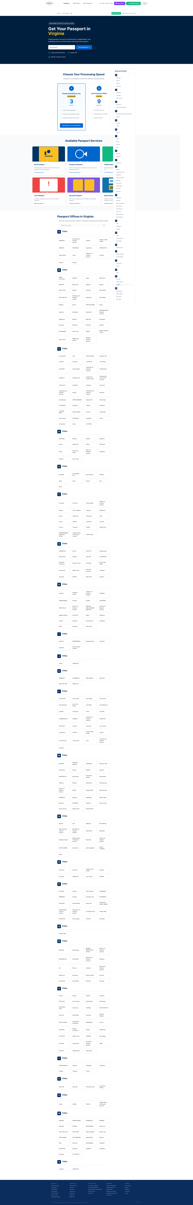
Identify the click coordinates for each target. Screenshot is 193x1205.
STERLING (88, 1036)
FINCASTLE (75, 516)
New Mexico (119, 208)
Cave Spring (103, 361)
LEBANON (74, 718)
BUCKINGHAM (62, 331)
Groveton (101, 576)
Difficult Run (75, 444)
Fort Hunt (102, 521)
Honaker (61, 620)
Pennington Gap (90, 896)
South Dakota (119, 256)
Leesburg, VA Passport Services (89, 718)
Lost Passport (54, 1191)
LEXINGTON (102, 718)
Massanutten (102, 776)
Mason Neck (75, 776)
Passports (66, 3)
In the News (127, 1191)
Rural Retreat (75, 981)
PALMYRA (61, 891)
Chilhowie (102, 392)
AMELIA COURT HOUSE (103, 240)
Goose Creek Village (102, 563)
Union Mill (74, 1086)
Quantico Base (62, 933)
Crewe (101, 418)
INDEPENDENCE (76, 641)
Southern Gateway (101, 1015)
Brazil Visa (72, 1195)
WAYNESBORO (89, 1126)
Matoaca (74, 783)
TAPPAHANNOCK (63, 1065)
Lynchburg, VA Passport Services (103, 740)
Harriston (74, 600)
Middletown (89, 797)
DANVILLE (101, 438)
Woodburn (102, 1143)
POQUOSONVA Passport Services (63, 911)
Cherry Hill (102, 385)
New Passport (54, 1187)
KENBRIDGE (62, 678)
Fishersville (89, 516)
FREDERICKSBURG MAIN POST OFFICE (63, 534)
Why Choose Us (87, 3)
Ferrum (60, 516)
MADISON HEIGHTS (75, 763)
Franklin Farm (103, 527)
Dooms (87, 444)
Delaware (118, 104)
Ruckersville (62, 981)
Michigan (118, 180)
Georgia (118, 123)
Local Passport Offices (93, 1185)
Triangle (61, 1071)
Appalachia (89, 248)
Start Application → (84, 47)
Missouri (118, 188)
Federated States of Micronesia (124, 113)
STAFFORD (61, 1029)
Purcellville (102, 918)
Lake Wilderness (103, 705)
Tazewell (74, 1065)
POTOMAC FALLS (90, 911)
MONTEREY (75, 803)
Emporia (88, 481)
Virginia (118, 284)
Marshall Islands (120, 172)
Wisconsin (118, 296)
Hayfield (88, 600)
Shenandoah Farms (62, 1007)
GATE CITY (88, 551)
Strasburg (61, 1043)
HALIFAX (61, 593)
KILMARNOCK (75, 678)
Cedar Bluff (62, 369)
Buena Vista (75, 331)
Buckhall (101, 325)
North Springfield (90, 848)
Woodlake (74, 1148)
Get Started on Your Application (71, 125)
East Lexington (89, 474)
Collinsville (102, 405)
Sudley (101, 1043)
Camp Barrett (62, 356)
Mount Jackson (63, 808)
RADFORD (61, 950)
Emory (74, 481)
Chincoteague (62, 399)
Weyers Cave (102, 1131)
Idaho (117, 138)
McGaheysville (103, 783)
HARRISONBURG (63, 600)
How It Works (128, 1185)
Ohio (117, 223)
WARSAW (101, 1120)
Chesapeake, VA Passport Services (63, 392)
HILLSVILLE (75, 615)
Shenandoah (102, 1001)
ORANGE (101, 876)
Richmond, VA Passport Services (89, 959)
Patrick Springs (90, 891)
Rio (59, 968)
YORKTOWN (75, 1169)
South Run (88, 1015)
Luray (87, 740)
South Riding (75, 1015)
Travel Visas (76, 3)
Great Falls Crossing (88, 570)
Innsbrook (61, 647)
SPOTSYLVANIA (63, 1022)
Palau (117, 235)
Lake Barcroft (62, 698)
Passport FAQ (109, 1189)
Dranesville (102, 444)
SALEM (61, 995)
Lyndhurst (61, 748)
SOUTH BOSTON (103, 1007)
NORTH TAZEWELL (102, 847)
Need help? (121, 3)
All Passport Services (55, 1196)
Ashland (74, 262)
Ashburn (61, 262)
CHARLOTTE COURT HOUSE (90, 377)
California (118, 92)
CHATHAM (75, 385)
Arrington (101, 255)
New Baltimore (103, 823)
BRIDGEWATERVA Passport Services (103, 312)
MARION (88, 770)
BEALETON (102, 278)
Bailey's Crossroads (62, 278)
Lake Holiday (89, 698)
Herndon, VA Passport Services (102, 608)
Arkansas (118, 86)
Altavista (88, 240)
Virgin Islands (119, 281)
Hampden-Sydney (75, 593)
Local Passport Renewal (93, 1187)
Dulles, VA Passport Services (88, 451)
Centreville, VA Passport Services (89, 369)
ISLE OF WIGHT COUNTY (76, 647)
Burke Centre (62, 339)
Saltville (74, 995)
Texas (117, 266)
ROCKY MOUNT (90, 975)
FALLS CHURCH (77, 510)
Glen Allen (88, 556)
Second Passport (55, 1193)
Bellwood (88, 284)
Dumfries (61, 459)
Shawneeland (89, 1001)
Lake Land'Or (102, 698)
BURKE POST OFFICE (75, 339)
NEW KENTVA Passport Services (75, 830)
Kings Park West (63, 683)
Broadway (61, 325)
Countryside (103, 412)
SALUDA (88, 995)
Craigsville (88, 418)
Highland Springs (63, 615)
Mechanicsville (103, 790)
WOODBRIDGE (89, 1143)
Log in (144, 3)
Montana (118, 191)
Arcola (74, 255)
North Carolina (119, 214)
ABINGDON (62, 240)
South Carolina (119, 254)
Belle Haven (75, 284)
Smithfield (88, 1007)
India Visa (72, 1189)
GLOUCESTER (102, 556)
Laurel (87, 711)
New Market (89, 830)
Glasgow (74, 556)
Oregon (118, 229)
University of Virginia (102, 1086)
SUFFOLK (61, 1050)
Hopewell (74, 620)
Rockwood (75, 975)
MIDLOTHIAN (102, 797)
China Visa (72, 1187)
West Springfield (90, 1131)
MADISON (61, 763)
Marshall (101, 770)
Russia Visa (72, 1196)
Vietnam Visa (72, 1191)
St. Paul (101, 1022)
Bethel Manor (102, 290)
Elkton (60, 481)
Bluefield (61, 304)
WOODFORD (62, 1148)
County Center (62, 418)
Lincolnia (74, 726)
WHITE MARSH (62, 1137)
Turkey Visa (72, 1193)
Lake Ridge (89, 705)
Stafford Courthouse (75, 1029)
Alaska (118, 80)
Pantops (74, 891)
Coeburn (88, 405)
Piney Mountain (76, 903)
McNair (74, 790)
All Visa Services (73, 1185)
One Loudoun (89, 876)
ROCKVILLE (62, 975)
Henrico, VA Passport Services (75, 608)
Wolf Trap (74, 1143)
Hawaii (118, 132)
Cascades (74, 361)
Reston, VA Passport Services (102, 950)
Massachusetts (120, 177)
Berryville (88, 290)
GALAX (74, 551)
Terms (140, 1202)
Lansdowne (75, 711)
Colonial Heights (76, 412)
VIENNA (74, 1104)
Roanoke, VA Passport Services (102, 968)
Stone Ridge (102, 1036)
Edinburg (101, 474)
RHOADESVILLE (63, 959)
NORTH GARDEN (63, 848)
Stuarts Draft (75, 1043)
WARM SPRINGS (76, 1120)
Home (58, 13)
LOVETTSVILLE (63, 740)
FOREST (75, 521)
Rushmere (88, 981)
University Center (90, 1086)
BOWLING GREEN (90, 304)
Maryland (118, 174)
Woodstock (102, 1148)
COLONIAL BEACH (61, 411)
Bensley (74, 290)
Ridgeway (101, 959)
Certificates (90, 1193)
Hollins (87, 615)
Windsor (101, 1137)
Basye (87, 278)
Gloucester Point (76, 563)
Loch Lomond (102, 726)
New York (118, 211)
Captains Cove (103, 356)
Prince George (75, 918)
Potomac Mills (102, 911)
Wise (60, 1143)
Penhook (74, 896)
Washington (119, 291)
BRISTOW (88, 319)
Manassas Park (103, 763)
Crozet (74, 424)
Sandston (101, 995)
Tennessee (119, 263)
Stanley (88, 1029)
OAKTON (101, 870)
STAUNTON (62, 1036)
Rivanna (74, 968)
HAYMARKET (102, 600)
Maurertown (89, 783)
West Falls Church (63, 1131)
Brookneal (74, 325)
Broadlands (102, 319)
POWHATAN (62, 918)
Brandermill (88, 312)
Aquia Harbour (62, 255)
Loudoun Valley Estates (89, 732)
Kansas (118, 153)
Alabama (118, 77)
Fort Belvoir (89, 521)
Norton (60, 854)
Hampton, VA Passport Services (89, 593)
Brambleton (75, 312)
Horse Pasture (89, 620)
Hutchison (74, 626)
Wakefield (61, 1120)
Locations (127, 1189)
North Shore (75, 848)
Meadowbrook (89, 790)
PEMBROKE (62, 896)
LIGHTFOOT (62, 726)
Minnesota (118, 183)
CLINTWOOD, (62, 405)
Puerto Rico (119, 241)
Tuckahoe (74, 1071)
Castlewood (89, 361)
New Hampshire (120, 203)
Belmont (101, 284)
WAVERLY (74, 1126)
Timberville (102, 1065)
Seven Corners (76, 1001)
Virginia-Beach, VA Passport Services (103, 1104)
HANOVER (101, 593)
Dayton (60, 444)
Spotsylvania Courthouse (75, 1022)
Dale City (74, 438)
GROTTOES (89, 576)
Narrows (61, 823)
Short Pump (75, 1007)
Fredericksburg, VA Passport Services (77, 534)
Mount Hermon (103, 803)
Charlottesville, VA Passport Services (103, 378)
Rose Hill (101, 975)
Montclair (61, 803)
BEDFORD (61, 284)
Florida (118, 116)
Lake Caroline (75, 698)
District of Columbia (121, 107)
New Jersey (119, 206)
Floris (101, 516)
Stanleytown (102, 1029)
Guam (117, 125)
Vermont (118, 279)
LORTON (74, 732)
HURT (60, 626)
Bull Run (88, 331)
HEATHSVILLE (62, 608)
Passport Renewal (55, 1185)
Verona (60, 1104)
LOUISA (101, 732)
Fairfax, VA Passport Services (102, 503)
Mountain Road (89, 808)
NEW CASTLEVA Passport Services (63, 830)
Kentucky (118, 156)
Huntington (102, 620)
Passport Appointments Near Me (95, 1189)
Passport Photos (91, 1191)
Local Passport (65, 13)
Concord (88, 412)
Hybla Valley (89, 626)
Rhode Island (119, 247)
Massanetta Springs (89, 776)
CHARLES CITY (76, 378)
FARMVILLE (102, 510)
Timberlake (88, 1065)
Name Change (54, 1195)
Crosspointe (62, 424)
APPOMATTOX (103, 248)
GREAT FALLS (75, 570)
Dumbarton (102, 451)
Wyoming (118, 299)
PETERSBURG (102, 896)
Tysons (88, 1071)
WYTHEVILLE (75, 1154)
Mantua (74, 770)
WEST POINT (75, 1131)
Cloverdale (75, 405)
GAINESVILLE (62, 551)
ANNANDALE (75, 248)
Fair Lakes (61, 503)
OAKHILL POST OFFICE (90, 870)
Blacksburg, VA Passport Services (76, 297)
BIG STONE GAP (63, 297)
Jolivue (60, 663)
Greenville (61, 576)
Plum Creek (89, 903)
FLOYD (60, 521)
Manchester (62, 770)
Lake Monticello (63, 705)
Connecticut (119, 98)
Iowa (117, 147)
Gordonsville (62, 570)
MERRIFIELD (62, 797)
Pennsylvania (119, 238)
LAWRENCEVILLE (63, 718)
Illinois (117, 141)
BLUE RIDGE (102, 297)
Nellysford (88, 823)
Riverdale (88, 968)
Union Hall (61, 1086)
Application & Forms (110, 1187)
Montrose (88, 803)
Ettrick (60, 486)
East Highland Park (75, 474)
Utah (117, 272)
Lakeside (61, 711)
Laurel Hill (101, 711)
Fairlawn (61, 510)
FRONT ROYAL (89, 534)
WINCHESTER (89, 1137)
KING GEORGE (89, 678)
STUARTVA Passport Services (89, 1043)
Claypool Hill (89, 399)
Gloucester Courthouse (62, 563)
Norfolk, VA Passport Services (102, 839)
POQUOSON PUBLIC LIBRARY (103, 903)
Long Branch (62, 732)
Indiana (118, 144)
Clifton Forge (103, 399)
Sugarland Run (76, 1050)
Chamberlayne (103, 369)
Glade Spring (62, 556)
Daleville (88, 438)
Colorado (118, 95)
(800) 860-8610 (134, 3)
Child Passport (54, 1189)
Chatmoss (88, 385)
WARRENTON (89, 1120)
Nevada (118, 200)
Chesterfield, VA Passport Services (90, 392)
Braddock (61, 312)
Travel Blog (108, 1195)
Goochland (88, 563)
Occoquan (61, 876)
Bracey (101, 304)
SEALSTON (62, 1001)
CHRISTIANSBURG (77, 399)
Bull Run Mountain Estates (103, 331)
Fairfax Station (89, 503)
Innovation (102, 641)
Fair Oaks (75, 503)
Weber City (102, 1126)
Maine (117, 169)
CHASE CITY (62, 385)
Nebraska (118, 197)
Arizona (118, 83)
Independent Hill (90, 641)
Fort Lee (61, 527)
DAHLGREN (62, 438)
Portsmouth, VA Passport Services (76, 911)
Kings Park (102, 678)
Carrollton (61, 361)
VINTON (88, 1104)
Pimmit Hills (62, 903)
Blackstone (88, 297)
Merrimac (74, 797)
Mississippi (119, 185)
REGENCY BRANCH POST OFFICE (89, 950)
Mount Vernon (75, 808)
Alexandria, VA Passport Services (76, 240)
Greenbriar (102, 570)
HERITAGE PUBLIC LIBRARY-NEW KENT (90, 608)
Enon (100, 481)
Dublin (60, 451)
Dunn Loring (75, 459)
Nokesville (88, 839)
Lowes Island (75, 740)
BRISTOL (74, 319)
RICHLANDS (75, 959)
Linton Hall (88, 726)
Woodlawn (88, 1148)
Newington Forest (63, 839)
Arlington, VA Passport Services (89, 255)
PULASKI (88, 918)
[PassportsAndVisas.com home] (50, 3)
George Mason (103, 551)
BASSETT (74, 278)
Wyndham (61, 1154)
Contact (126, 1193)
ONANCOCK (75, 876)
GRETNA (74, 576)
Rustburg (101, 981)
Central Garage (76, 369)
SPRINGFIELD (89, 1022)
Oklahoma (118, 226)
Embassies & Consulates (111, 1193)
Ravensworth (75, 950)
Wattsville (61, 1126)
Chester (74, 392)
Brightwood (62, 319)
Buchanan (88, 325)
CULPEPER (88, 424)
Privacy (136, 1202)
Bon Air (74, 304)
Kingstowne (75, 683)
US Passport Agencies (111, 1185)
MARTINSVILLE (63, 776)
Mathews (61, 783)
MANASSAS (89, 763)
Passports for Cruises (111, 1191)
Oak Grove (61, 870)
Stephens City (75, 1036)
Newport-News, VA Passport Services (76, 839)
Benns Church (62, 290)
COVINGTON (75, 418)
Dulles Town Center (75, 451)
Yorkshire (61, 1169)
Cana (73, 356)
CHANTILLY (62, 378)
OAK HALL (75, 870)
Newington (102, 830)
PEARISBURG (102, 891)
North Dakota (119, 217)
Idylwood (61, 641)
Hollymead (102, 615)
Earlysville (61, 474)
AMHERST (61, 248)
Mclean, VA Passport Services (62, 790)
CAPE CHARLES (90, 356)
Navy (73, 823)
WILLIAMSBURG (76, 1137)
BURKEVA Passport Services (88, 339)
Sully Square (89, 1050)
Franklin (88, 527)
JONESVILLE (75, 663)
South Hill (61, 1015)
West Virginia (119, 293)
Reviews (126, 1187)
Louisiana (118, 162)
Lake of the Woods (75, 704)
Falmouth (88, 510)
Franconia (75, 527)
